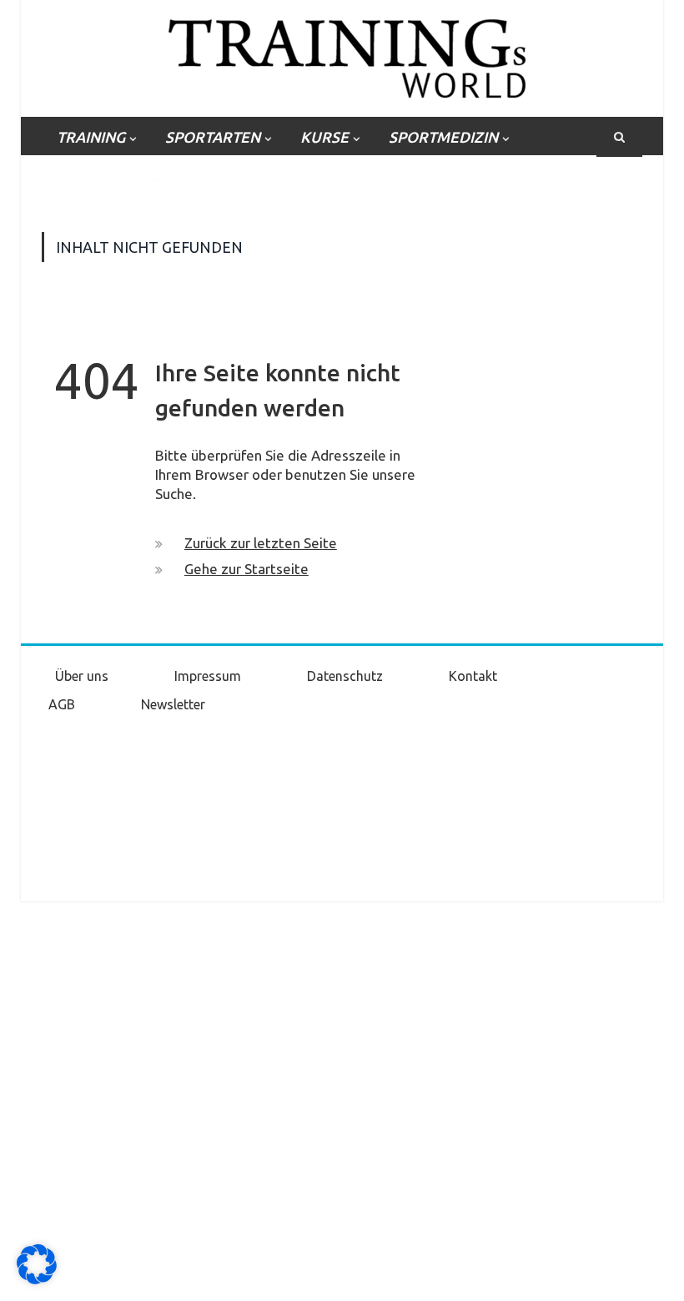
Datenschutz (345, 675)
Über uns (81, 675)
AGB (61, 704)
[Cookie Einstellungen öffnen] (37, 1280)
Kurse (324, 137)
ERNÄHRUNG (103, 177)
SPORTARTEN (212, 137)
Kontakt (473, 675)
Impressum (207, 675)
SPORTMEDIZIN (443, 137)
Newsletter (173, 704)
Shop (209, 177)
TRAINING (91, 137)
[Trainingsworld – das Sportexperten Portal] (342, 55)
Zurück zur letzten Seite (260, 543)
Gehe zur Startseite (246, 569)
